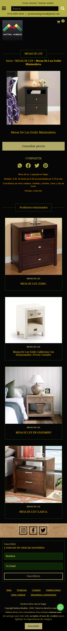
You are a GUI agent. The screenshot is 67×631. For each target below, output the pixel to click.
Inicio (9, 60)
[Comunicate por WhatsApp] (60, 607)
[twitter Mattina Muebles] (43, 531)
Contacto (36, 590)
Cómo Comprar (18, 595)
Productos (22, 590)
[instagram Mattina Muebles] (23, 531)
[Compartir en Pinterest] (45, 166)
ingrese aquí (55, 612)
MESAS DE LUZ (24, 60)
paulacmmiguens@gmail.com (44, 13)
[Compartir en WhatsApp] (21, 166)
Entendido (33, 626)
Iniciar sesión (46, 3)
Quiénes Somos (53, 590)
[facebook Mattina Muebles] (33, 531)
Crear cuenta (29, 3)
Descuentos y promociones (43, 595)
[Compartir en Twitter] (36, 166)
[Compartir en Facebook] (28, 166)
